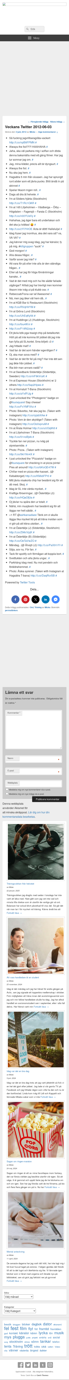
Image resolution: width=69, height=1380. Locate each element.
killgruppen (26, 246)
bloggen (16, 1324)
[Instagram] (50, 1365)
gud (6, 1333)
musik (59, 1332)
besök (7, 1324)
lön (51, 1333)
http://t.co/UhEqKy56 (21, 316)
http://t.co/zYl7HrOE (20, 229)
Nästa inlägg (57, 121)
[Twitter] (28, 1365)
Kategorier (9, 1306)
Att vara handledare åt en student (23, 977)
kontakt (13, 1333)
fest (14, 1328)
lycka (43, 1332)
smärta (42, 1337)
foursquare (18, 402)
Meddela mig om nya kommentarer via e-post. (30, 789)
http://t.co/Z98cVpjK (20, 532)
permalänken (11, 610)
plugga (19, 1337)
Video (57, 1346)
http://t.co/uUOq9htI (43, 428)
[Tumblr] (43, 1365)
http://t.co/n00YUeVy (21, 216)
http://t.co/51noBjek (20, 437)
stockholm (16, 1341)
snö (49, 1337)
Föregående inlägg (38, 121)
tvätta (37, 1346)
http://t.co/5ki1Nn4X (20, 454)
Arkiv (6, 1292)
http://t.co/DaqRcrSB (43, 575)
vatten (50, 1346)
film (23, 1328)
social (56, 1337)
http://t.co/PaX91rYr (49, 545)
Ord (31, 607)
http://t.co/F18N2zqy (21, 328)
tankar (45, 1341)
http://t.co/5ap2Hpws (29, 385)
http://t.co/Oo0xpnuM (34, 424)
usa (43, 1346)
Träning (38, 607)
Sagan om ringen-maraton (19, 1161)
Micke (32, 131)
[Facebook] (20, 1365)
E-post (11, 770)
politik (28, 1337)
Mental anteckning (15, 1251)
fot (36, 1329)
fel (6, 1328)
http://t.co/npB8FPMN (21, 142)
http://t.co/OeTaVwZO (21, 541)
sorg (6, 1342)
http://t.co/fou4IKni (19, 324)
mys (7, 1337)
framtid (44, 1328)
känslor (24, 1333)
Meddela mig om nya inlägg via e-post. (26, 793)
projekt (35, 1337)
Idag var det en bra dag (18, 1071)
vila (5, 1350)
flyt (30, 1328)
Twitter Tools (27, 582)
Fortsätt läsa (14, 912)
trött (28, 1345)
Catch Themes (42, 1375)
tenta (7, 1346)
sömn (35, 1341)
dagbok (37, 1324)
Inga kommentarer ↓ (48, 131)
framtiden (55, 1329)
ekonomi (57, 1324)
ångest (34, 1350)
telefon (56, 1341)
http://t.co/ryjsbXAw (33, 415)
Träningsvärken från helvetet (20, 883)
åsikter (43, 1350)
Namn (10, 758)
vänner (13, 1350)
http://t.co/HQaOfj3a (20, 497)
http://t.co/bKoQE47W (41, 467)
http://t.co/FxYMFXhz (21, 406)
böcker (26, 1324)
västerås (24, 1350)
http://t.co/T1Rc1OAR (21, 203)
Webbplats (13, 782)
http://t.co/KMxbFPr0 (37, 476)
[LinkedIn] (35, 1365)
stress (27, 1341)
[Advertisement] (34, 77)
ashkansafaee (28, 515)
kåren (33, 1333)
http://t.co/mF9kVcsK (33, 376)
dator (47, 1324)
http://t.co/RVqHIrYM (21, 307)
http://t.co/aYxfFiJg (20, 393)
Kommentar (14, 712)
